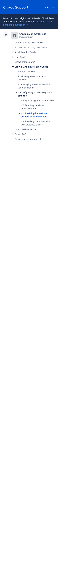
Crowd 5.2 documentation (32, 33)
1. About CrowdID (27, 71)
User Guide (20, 57)
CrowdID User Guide (25, 129)
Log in (46, 7)
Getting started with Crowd (29, 42)
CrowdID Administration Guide (31, 66)
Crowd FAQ (20, 134)
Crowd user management (28, 139)
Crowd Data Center (25, 61)
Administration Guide (25, 52)
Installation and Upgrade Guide (31, 47)
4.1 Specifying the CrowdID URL (37, 100)
